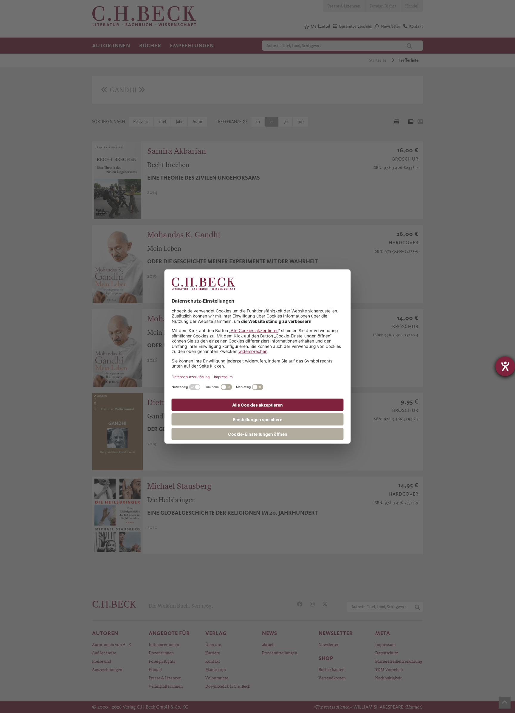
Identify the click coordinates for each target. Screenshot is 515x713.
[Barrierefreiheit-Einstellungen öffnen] (505, 366)
